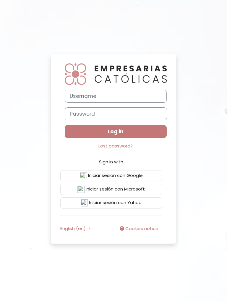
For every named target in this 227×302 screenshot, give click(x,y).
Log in (116, 131)
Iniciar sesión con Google (115, 175)
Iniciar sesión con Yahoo (115, 202)
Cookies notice (141, 228)
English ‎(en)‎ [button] (73, 228)
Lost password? (115, 146)
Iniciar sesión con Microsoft (115, 189)
